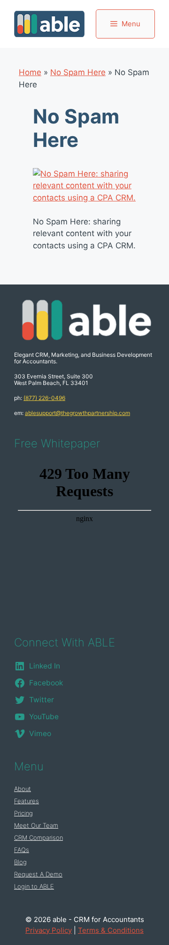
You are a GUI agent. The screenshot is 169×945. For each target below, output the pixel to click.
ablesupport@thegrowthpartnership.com (77, 412)
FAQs (21, 849)
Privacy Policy (48, 930)
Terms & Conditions (111, 930)
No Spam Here (78, 72)
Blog (20, 862)
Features (26, 801)
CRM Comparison (38, 837)
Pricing (23, 813)
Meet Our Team (36, 825)
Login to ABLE (34, 886)
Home (30, 72)
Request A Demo (38, 874)
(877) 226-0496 (44, 397)
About (22, 788)
